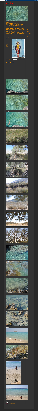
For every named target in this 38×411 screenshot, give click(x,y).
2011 (27, 37)
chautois (9, 3)
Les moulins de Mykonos (29, 33)
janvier (28, 36)
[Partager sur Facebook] (16, 59)
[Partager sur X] (15, 59)
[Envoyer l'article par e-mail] (13, 59)
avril (27, 31)
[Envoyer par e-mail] (14, 59)
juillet (27, 29)
